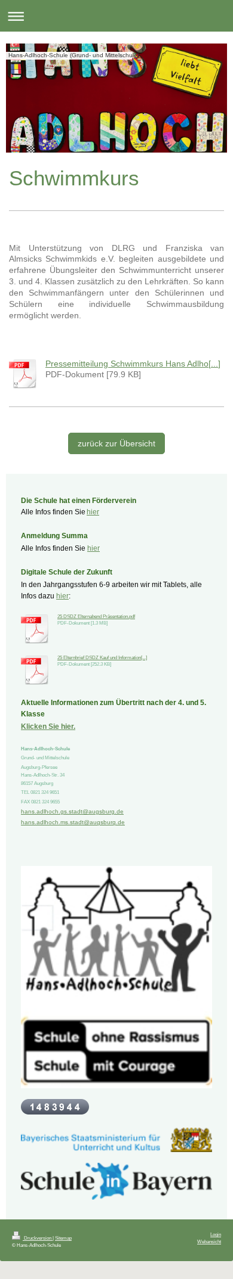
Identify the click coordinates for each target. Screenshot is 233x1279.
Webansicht (209, 1241)
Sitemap (63, 1238)
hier (93, 512)
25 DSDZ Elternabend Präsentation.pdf (96, 616)
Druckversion (38, 1238)
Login (215, 1234)
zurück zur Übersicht (116, 443)
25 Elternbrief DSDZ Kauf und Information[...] (102, 657)
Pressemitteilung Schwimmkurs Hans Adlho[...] (132, 363)
